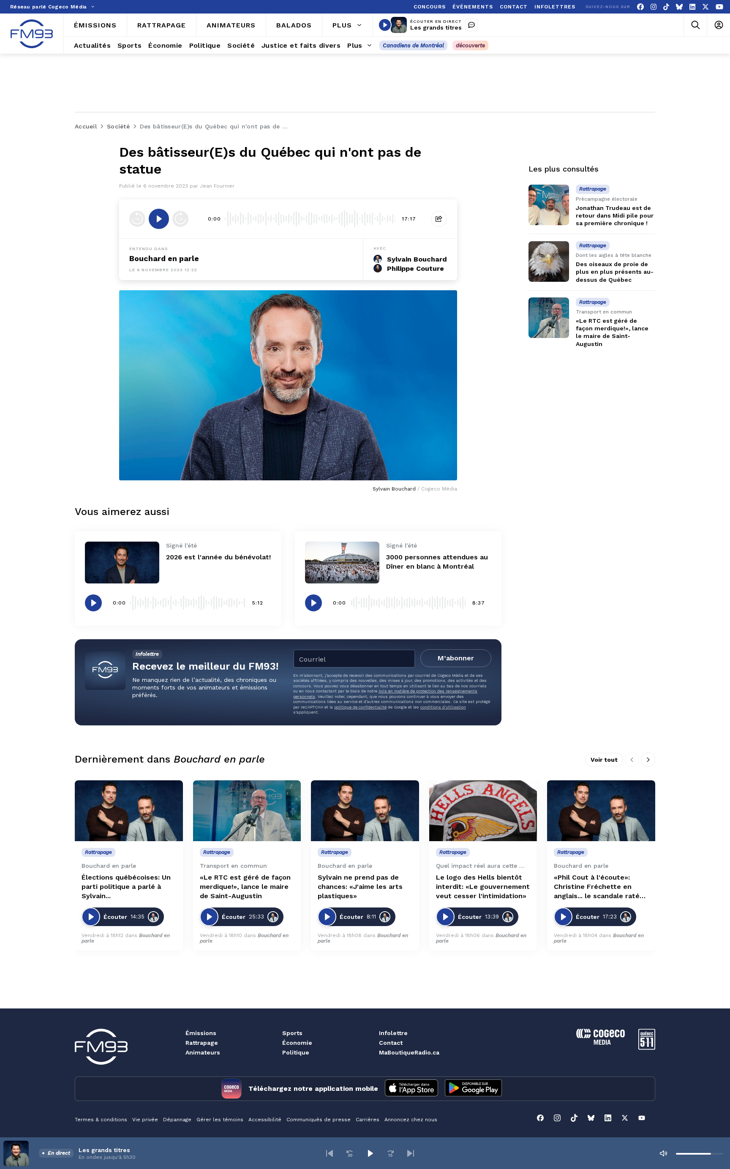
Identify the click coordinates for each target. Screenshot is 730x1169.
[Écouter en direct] (385, 25)
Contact (391, 1042)
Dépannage (177, 1120)
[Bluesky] (679, 7)
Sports (292, 1033)
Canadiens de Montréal (413, 45)
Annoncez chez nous (410, 1120)
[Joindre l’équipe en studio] (471, 25)
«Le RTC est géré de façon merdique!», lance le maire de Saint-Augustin (245, 886)
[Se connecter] (718, 25)
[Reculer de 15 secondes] (137, 219)
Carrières (367, 1120)
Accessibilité (264, 1120)
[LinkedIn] (692, 7)
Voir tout (604, 759)
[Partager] (439, 219)
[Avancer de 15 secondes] (180, 219)
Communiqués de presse (318, 1120)
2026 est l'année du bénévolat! (218, 557)
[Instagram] (653, 7)
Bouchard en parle (164, 258)
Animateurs (202, 1052)
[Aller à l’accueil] (32, 33)
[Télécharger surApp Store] (411, 1088)
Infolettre (393, 1033)
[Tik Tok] (666, 7)
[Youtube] (719, 7)
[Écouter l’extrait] (159, 219)
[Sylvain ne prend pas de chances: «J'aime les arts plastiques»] (365, 810)
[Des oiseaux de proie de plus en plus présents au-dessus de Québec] (548, 261)
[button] (329, 1153)
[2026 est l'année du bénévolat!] (122, 562)
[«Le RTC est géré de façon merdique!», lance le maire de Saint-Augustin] (548, 317)
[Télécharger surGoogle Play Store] (473, 1088)
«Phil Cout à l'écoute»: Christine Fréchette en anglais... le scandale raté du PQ (597, 887)
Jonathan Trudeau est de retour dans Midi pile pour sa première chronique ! (615, 215)
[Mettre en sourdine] (663, 1153)
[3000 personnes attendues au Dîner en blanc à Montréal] (342, 562)
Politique (295, 1052)
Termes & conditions (101, 1120)
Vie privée (145, 1120)
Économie (297, 1042)
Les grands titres (436, 27)
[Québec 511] (646, 1048)
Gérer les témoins (219, 1120)
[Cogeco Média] (600, 1042)
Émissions (200, 1033)
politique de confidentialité (360, 707)
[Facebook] (640, 7)
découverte (470, 45)
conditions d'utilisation (443, 707)
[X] (705, 7)
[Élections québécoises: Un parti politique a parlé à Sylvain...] (129, 810)
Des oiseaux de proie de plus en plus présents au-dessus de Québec (615, 272)
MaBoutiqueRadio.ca (409, 1052)
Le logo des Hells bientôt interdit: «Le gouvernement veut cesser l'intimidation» (483, 886)
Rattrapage (201, 1042)
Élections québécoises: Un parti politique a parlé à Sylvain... (126, 886)
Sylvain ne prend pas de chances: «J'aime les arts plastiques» (360, 886)
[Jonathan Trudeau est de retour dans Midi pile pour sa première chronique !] (548, 205)
